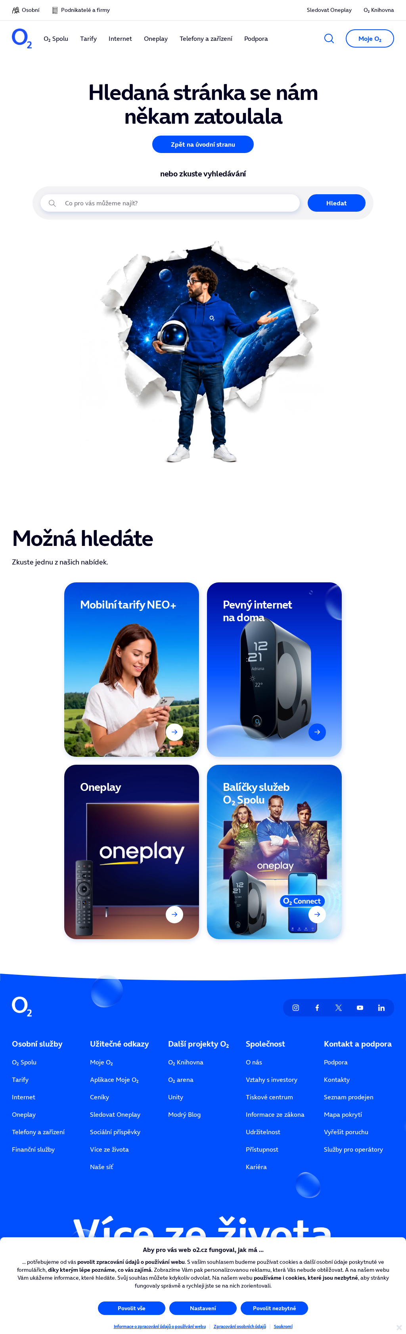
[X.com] (338, 1007)
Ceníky (99, 1097)
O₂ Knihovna (379, 10)
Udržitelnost (263, 1131)
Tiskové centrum (269, 1097)
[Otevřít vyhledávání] (329, 38)
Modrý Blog (184, 1114)
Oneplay (24, 1114)
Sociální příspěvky (115, 1131)
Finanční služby (33, 1149)
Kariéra (256, 1166)
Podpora (336, 1062)
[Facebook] (317, 1007)
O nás (254, 1062)
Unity (175, 1097)
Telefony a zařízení (38, 1131)
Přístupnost (262, 1149)
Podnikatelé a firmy (85, 10)
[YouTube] (360, 1007)
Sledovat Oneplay (329, 10)
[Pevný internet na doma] (274, 669)
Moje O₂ (101, 1062)
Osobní (30, 10)
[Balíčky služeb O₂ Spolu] (274, 852)
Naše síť (101, 1166)
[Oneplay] (131, 852)
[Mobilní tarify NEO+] (131, 669)
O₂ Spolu (24, 1062)
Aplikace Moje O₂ (114, 1079)
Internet (23, 1097)
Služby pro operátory (353, 1149)
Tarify (20, 1079)
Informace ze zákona (275, 1114)
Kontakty (337, 1079)
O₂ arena (180, 1079)
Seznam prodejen (348, 1097)
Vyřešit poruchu (346, 1131)
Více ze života (109, 1149)
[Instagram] (296, 1007)
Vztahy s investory (271, 1079)
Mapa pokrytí (343, 1114)
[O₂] (22, 38)
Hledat (336, 203)
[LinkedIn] (381, 1007)
